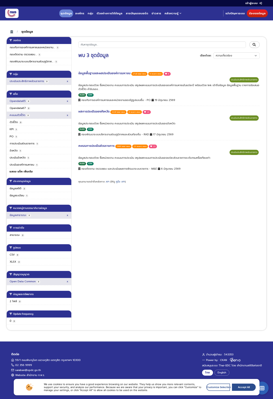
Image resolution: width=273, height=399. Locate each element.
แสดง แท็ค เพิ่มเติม (21, 172)
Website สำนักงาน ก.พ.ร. (30, 375)
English (222, 373)
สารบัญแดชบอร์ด (137, 13)
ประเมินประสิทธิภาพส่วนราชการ (244, 79)
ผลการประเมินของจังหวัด (94, 111)
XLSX (82, 94)
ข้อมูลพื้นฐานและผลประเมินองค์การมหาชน (104, 73)
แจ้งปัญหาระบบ (235, 13)
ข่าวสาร (156, 13)
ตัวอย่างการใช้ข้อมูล (109, 13)
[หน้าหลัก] (12, 13)
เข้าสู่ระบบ (251, 3)
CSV (90, 94)
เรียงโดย (205, 56)
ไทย (207, 373)
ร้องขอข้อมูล (257, 13)
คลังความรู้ (171, 13)
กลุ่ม (90, 13)
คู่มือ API (120, 181)
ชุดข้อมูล (66, 13)
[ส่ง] (254, 44)
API (107, 181)
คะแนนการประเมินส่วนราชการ (96, 145)
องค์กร (79, 13)
